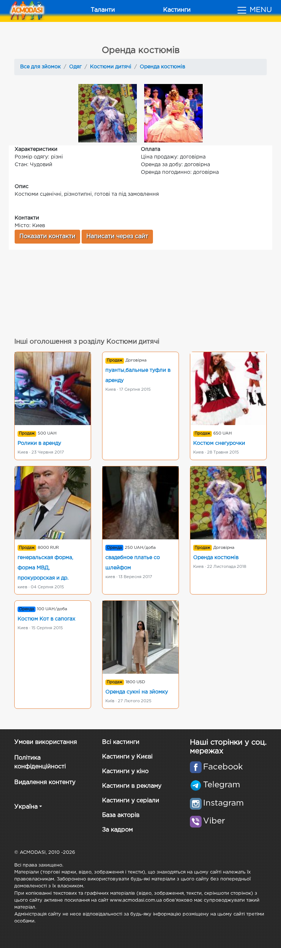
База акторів (120, 815)
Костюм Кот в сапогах (46, 619)
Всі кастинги (120, 742)
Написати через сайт (117, 236)
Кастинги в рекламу (131, 786)
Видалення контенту (44, 782)
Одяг (75, 67)
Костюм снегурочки (219, 443)
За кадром (117, 830)
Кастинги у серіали (130, 800)
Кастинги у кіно (125, 771)
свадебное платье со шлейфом (132, 562)
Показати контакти (47, 236)
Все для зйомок (40, 67)
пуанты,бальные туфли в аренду (138, 375)
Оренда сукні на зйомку (136, 692)
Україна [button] (26, 807)
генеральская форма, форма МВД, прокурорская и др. (45, 567)
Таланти (103, 10)
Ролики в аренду (39, 443)
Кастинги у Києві (127, 757)
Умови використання (45, 742)
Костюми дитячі (110, 67)
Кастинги (177, 10)
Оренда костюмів (162, 67)
